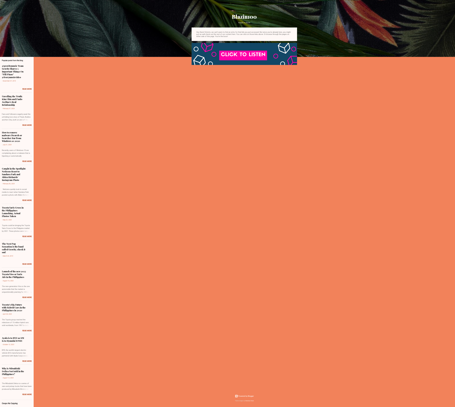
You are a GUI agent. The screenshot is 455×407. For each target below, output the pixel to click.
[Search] (295, 6)
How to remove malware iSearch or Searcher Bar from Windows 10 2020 (12, 136)
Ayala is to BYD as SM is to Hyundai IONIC (13, 339)
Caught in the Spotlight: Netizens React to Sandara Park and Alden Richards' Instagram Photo (14, 174)
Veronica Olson (249, 401)
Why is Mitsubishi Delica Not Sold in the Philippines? (13, 371)
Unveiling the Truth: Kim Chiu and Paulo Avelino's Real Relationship (12, 100)
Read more (27, 89)
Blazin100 (244, 16)
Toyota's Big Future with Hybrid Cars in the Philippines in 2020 (14, 307)
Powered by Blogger (246, 396)
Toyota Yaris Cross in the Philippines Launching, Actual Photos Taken (13, 212)
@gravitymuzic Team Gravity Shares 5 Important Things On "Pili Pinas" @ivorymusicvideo (12, 71)
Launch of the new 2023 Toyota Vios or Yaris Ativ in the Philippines (14, 274)
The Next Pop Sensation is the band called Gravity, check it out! (13, 248)
